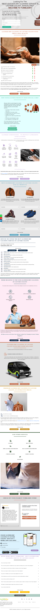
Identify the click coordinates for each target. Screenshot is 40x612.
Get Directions (26, 516)
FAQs (23, 602)
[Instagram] (27, 599)
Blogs (30, 602)
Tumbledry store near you (21, 420)
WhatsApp (32, 518)
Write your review (5, 525)
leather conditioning (4, 173)
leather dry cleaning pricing (34, 420)
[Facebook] (22, 599)
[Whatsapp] (24, 599)
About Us (19, 602)
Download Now (34, 550)
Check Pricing (32, 516)
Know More (3, 207)
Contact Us (33, 602)
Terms (26, 602)
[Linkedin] (31, 599)
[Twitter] (29, 599)
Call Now (26, 518)
